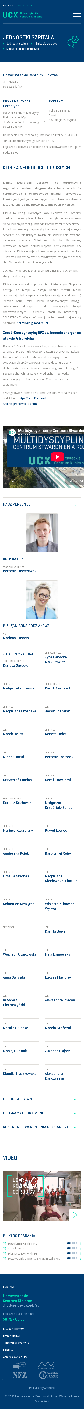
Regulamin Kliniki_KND (42, 1243)
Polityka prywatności (42, 1388)
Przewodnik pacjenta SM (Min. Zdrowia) (42, 1258)
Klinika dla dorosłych (47, 43)
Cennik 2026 (42, 1248)
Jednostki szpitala (17, 43)
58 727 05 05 (25, 5)
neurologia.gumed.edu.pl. (32, 323)
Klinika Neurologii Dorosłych (22, 48)
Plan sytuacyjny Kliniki (42, 1253)
